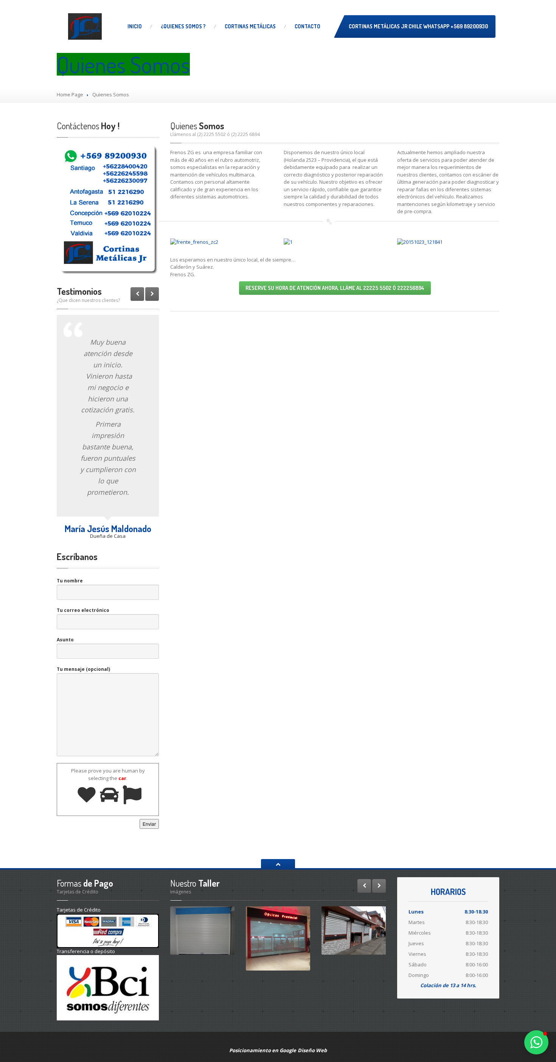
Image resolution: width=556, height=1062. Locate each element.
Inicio (134, 26)
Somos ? (183, 26)
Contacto (307, 26)
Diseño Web (312, 1050)
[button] (536, 1042)
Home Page (70, 94)
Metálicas (250, 26)
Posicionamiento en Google (262, 1050)
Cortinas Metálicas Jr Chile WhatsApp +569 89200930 (418, 26)
